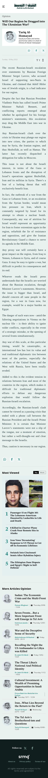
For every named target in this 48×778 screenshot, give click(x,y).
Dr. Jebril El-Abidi (21, 652)
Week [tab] (42, 470)
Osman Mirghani (21, 603)
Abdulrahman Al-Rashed (24, 635)
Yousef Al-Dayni (21, 707)
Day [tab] (36, 470)
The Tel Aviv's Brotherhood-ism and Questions (27, 718)
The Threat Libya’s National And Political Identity (28, 663)
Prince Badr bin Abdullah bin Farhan (26, 692)
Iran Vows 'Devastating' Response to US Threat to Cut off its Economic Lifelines (25, 540)
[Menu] (2, 5)
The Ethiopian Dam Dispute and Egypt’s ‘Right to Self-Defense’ (25, 563)
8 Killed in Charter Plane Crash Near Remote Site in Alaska (24, 528)
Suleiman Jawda (21, 620)
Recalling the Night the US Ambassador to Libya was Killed (29, 645)
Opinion (6, 14)
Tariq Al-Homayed (22, 725)
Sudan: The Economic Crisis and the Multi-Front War (30, 596)
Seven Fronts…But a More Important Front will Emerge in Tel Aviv (29, 613)
